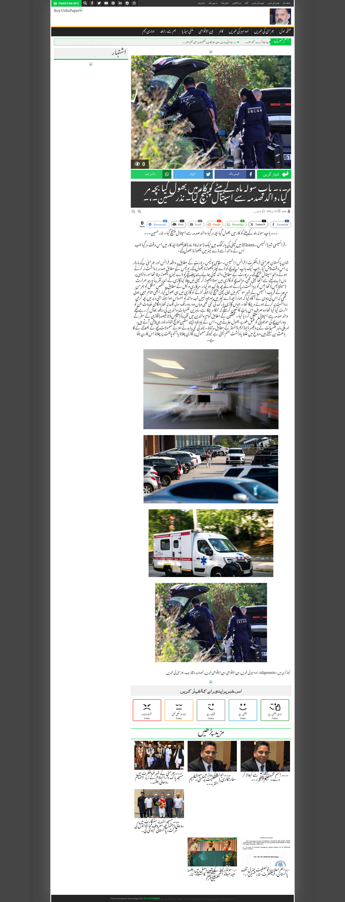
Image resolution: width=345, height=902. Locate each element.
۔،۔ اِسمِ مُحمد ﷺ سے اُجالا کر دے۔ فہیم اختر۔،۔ (265, 42)
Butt (284, 211)
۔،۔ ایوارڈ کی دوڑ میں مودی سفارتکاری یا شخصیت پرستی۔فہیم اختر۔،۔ (209, 42)
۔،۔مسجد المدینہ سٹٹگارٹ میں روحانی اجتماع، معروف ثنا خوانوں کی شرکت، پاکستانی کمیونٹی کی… (159, 826)
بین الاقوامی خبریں (215, 673)
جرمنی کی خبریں (273, 3)
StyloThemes (152, 898)
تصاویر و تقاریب (194, 673)
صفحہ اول (286, 3)
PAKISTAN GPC (68, 3)
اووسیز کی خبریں (258, 3)
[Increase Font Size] (139, 212)
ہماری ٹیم (201, 3)
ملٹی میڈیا (225, 3)
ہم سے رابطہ (212, 3)
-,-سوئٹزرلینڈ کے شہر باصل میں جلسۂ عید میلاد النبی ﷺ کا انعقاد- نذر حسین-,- (212, 874)
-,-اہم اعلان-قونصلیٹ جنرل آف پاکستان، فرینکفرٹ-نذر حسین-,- (265, 872)
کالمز (246, 3)
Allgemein (267, 673)
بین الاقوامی (236, 3)
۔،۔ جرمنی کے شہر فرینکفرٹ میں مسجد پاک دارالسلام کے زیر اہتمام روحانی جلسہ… (159, 778)
